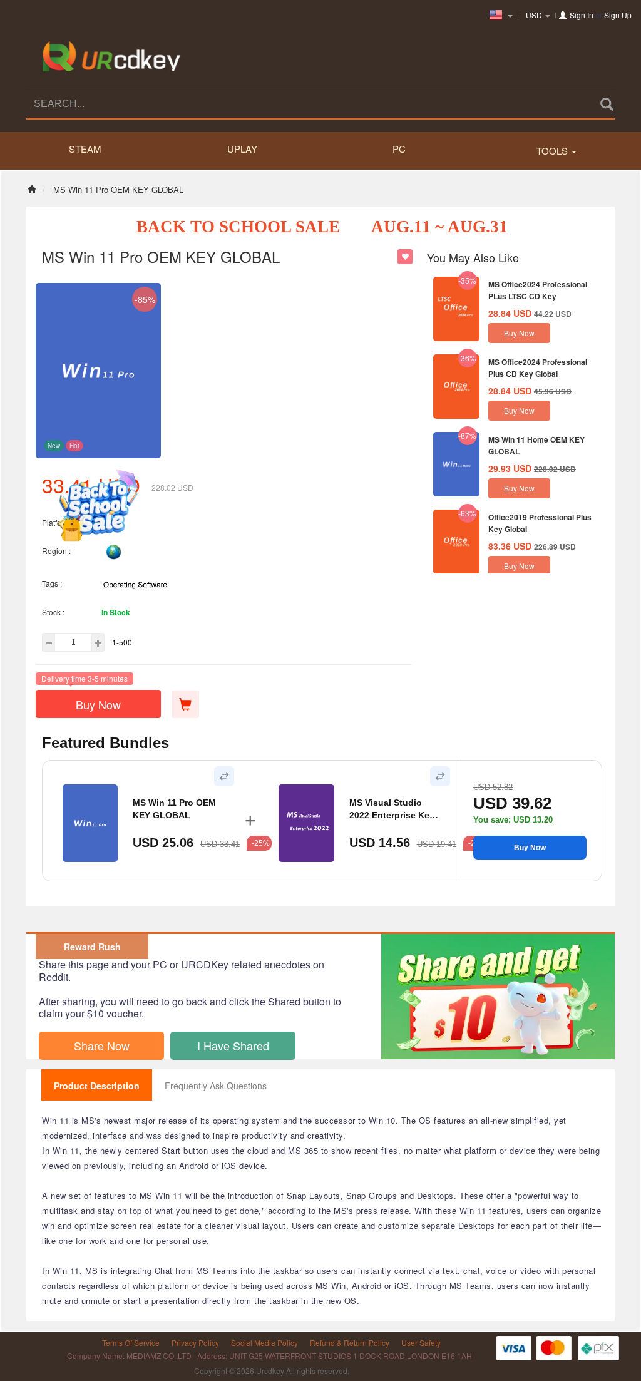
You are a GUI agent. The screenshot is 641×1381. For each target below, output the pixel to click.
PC (399, 148)
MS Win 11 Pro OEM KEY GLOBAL (174, 809)
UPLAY (242, 148)
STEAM (85, 148)
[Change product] (224, 776)
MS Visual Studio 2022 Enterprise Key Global (391, 810)
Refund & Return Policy (349, 1342)
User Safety (421, 1342)
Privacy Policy (195, 1342)
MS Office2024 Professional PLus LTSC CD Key (537, 290)
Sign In (581, 14)
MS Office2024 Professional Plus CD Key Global (537, 367)
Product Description (97, 1085)
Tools (553, 150)
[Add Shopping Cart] (185, 704)
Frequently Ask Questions (216, 1085)
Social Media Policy (264, 1342)
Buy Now (98, 704)
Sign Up (618, 14)
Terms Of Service (131, 1342)
